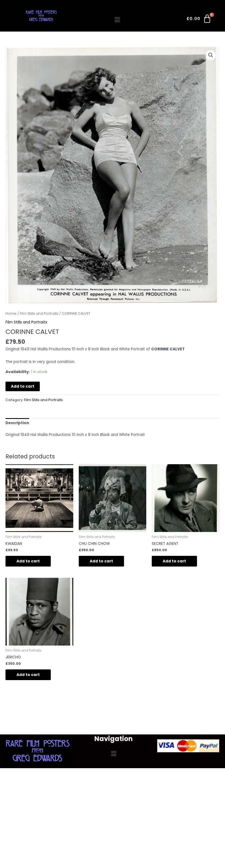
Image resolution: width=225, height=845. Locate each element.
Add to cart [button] (28, 561)
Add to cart (22, 386)
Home (10, 313)
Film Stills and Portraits (39, 313)
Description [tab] (17, 423)
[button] (117, 20)
